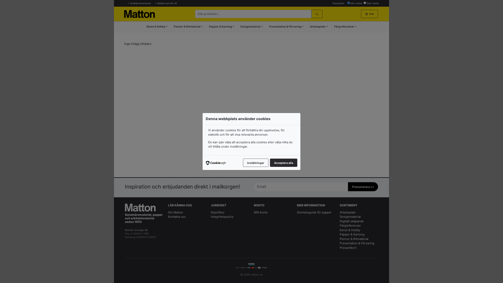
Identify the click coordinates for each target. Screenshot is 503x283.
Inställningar (255, 162)
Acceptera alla (283, 162)
